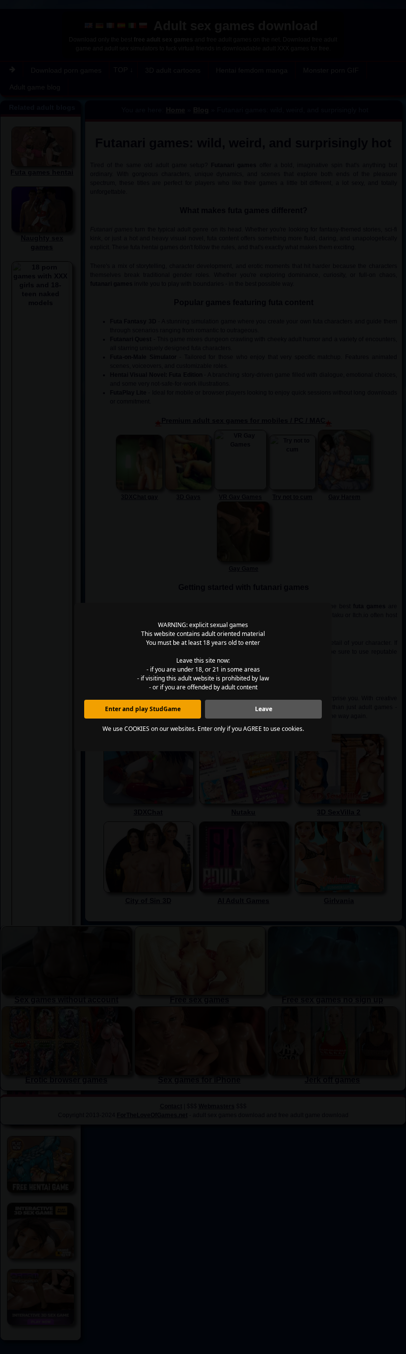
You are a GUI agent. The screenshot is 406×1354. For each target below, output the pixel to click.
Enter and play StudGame (143, 709)
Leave (263, 709)
